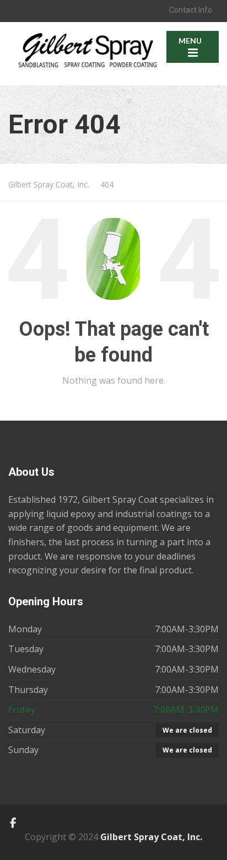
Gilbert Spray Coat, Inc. (151, 837)
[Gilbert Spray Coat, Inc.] (87, 44)
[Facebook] (13, 823)
